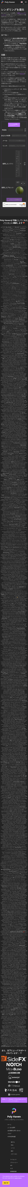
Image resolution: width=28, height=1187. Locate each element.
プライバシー (14, 1162)
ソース (13, 1148)
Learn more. (18, 1178)
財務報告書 (13, 1171)
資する (13, 1142)
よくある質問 (11, 1127)
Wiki (12, 1145)
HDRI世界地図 (12, 1136)
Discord (22, 74)
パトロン (7, 223)
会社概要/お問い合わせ (14, 1130)
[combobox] (16, 184)
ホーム (9, 1124)
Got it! (6, 1183)
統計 (12, 1151)
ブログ (9, 1133)
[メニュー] (26, 2)
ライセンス (13, 1159)
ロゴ (11, 1168)
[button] (18, 182)
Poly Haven (10, 2)
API (11, 1165)
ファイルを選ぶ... (14, 124)
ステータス (14, 1154)
